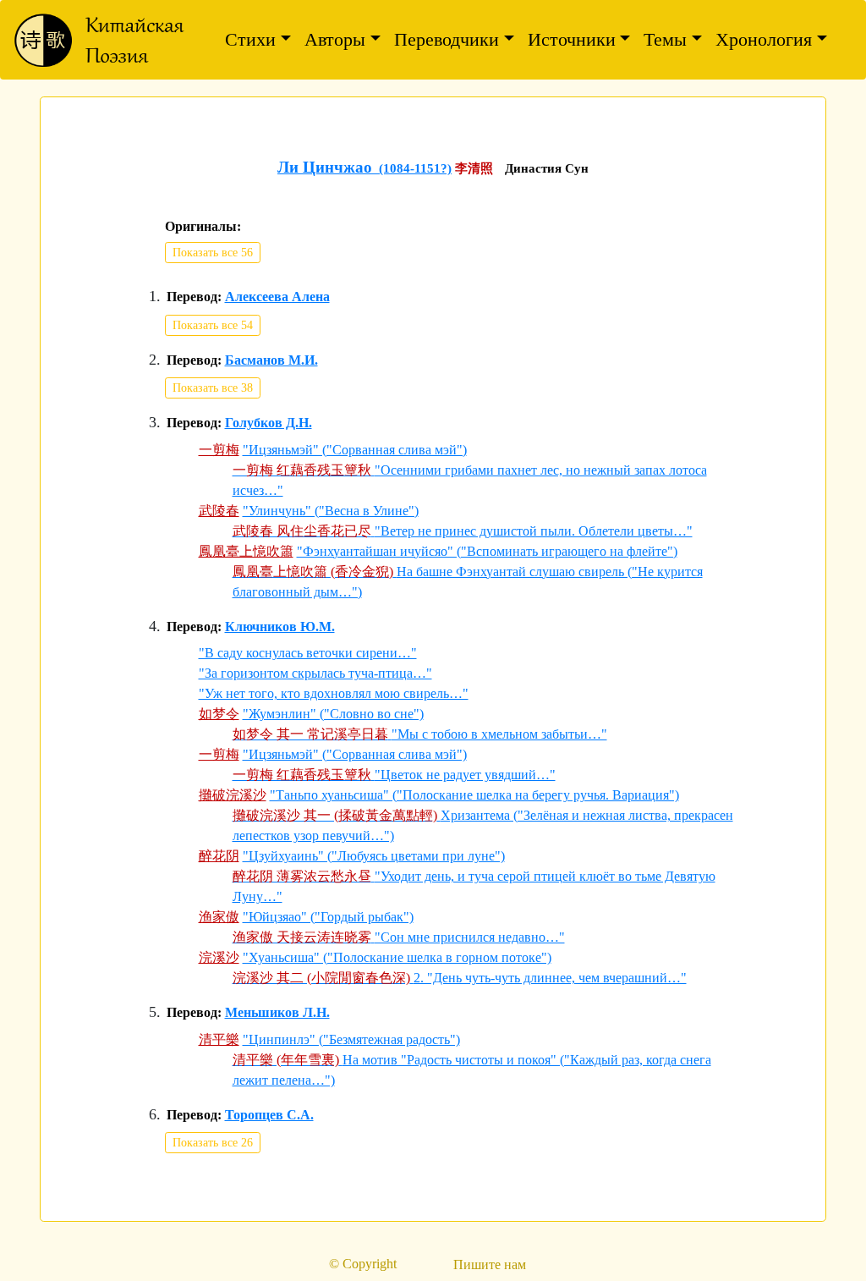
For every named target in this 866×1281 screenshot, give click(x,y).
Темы (665, 39)
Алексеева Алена (277, 297)
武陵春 (219, 510)
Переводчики (446, 39)
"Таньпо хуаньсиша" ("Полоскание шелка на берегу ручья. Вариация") (474, 795)
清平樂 (219, 1039)
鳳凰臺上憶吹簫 (246, 551)
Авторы (334, 39)
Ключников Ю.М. (280, 627)
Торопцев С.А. (269, 1115)
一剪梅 (219, 450)
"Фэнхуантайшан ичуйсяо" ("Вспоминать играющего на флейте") (487, 551)
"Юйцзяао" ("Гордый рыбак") (328, 917)
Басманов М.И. (271, 360)
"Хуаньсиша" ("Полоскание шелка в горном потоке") (397, 957)
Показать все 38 (213, 388)
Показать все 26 (213, 1142)
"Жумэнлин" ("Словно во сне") (333, 713)
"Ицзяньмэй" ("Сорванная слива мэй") (355, 450)
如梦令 (219, 713)
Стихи (250, 39)
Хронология (763, 39)
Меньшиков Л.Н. (277, 1012)
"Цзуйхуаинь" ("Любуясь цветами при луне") (374, 856)
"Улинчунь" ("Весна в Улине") (331, 510)
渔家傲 (219, 917)
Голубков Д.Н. (268, 423)
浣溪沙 (219, 957)
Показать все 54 (213, 325)
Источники (572, 39)
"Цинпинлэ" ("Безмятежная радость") (351, 1039)
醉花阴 (219, 856)
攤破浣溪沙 (232, 795)
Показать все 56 (213, 252)
